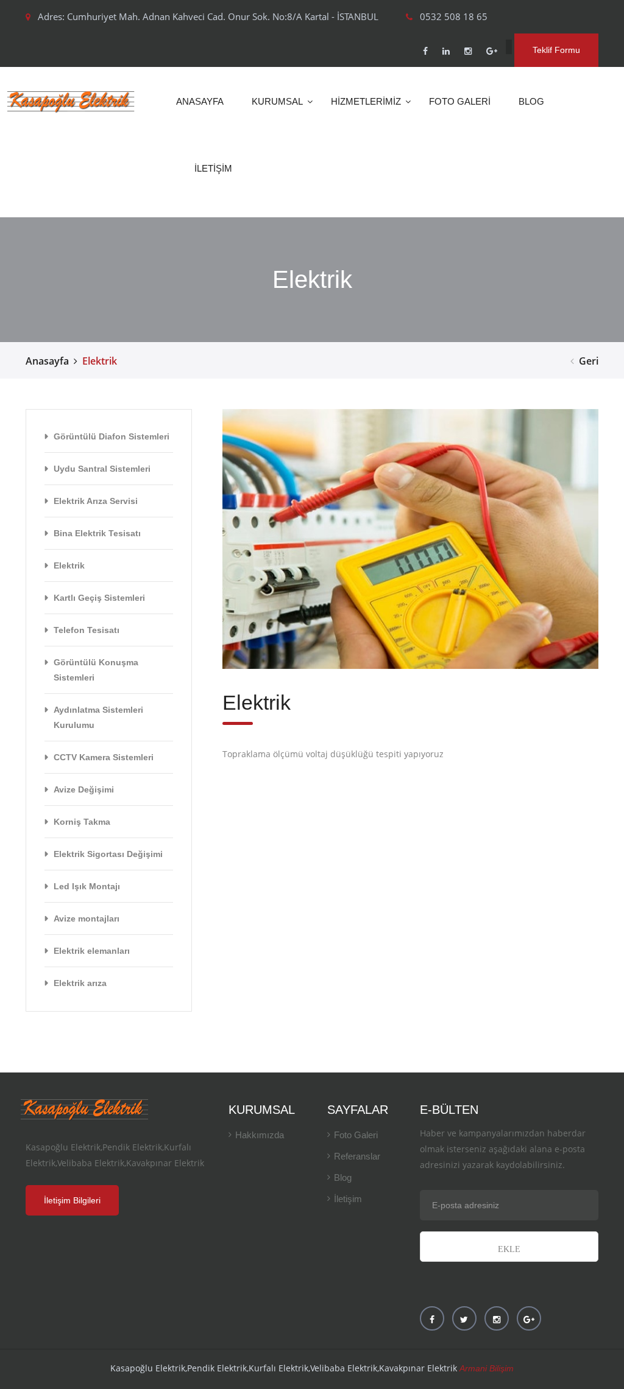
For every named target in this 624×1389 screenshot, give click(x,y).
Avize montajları (86, 918)
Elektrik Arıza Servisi (96, 501)
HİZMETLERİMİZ (366, 101)
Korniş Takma (82, 822)
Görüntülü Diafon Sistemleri (111, 436)
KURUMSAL (277, 101)
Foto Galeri (356, 1135)
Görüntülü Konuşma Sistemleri (96, 669)
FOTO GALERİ (460, 101)
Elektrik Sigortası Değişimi (108, 854)
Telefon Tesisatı (86, 630)
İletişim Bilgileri (72, 1200)
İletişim (348, 1199)
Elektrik (69, 565)
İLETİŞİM (213, 168)
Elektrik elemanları (92, 951)
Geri (588, 361)
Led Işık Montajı (87, 886)
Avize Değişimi (84, 789)
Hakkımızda (259, 1135)
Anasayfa (47, 361)
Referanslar (357, 1156)
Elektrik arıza (80, 983)
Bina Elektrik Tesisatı (97, 533)
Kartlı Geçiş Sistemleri (99, 598)
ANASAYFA (200, 101)
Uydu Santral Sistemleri (102, 469)
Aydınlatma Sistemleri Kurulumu (98, 717)
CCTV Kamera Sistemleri (104, 757)
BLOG (531, 101)
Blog (343, 1177)
